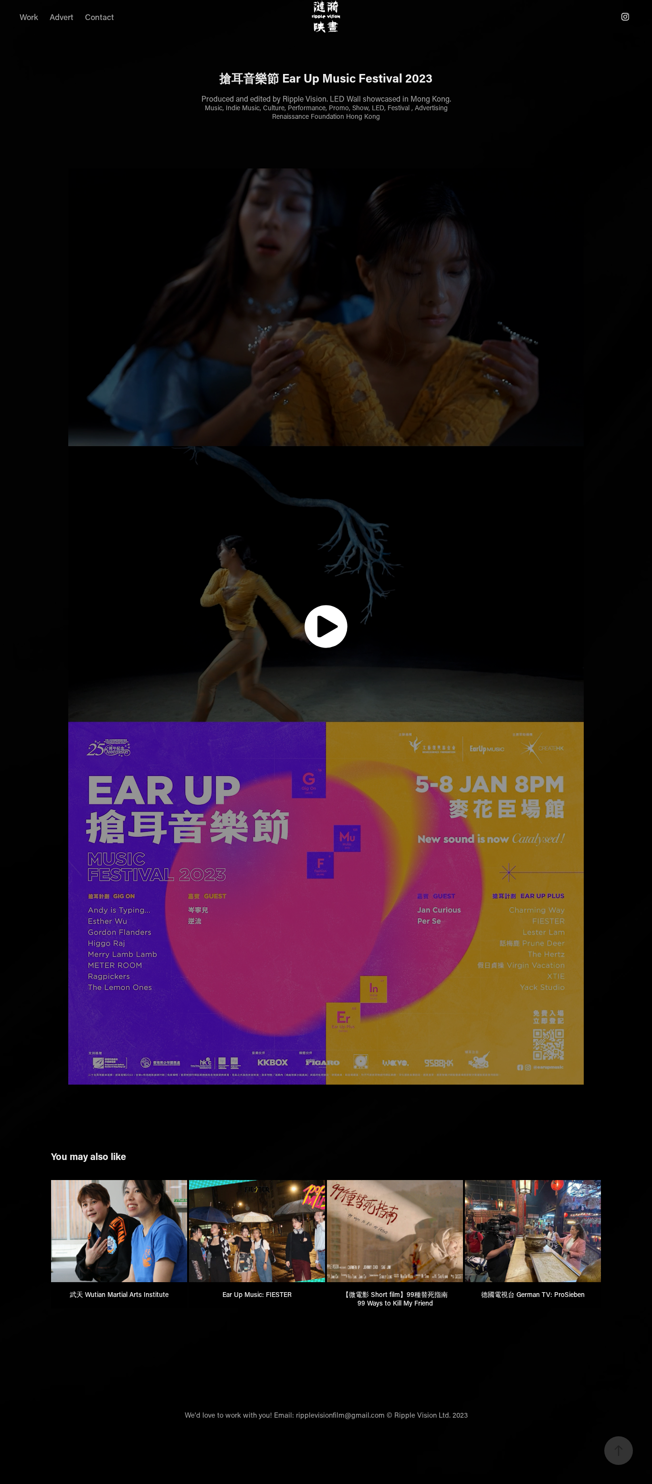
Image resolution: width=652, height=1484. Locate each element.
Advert (62, 16)
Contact (99, 16)
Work (29, 16)
